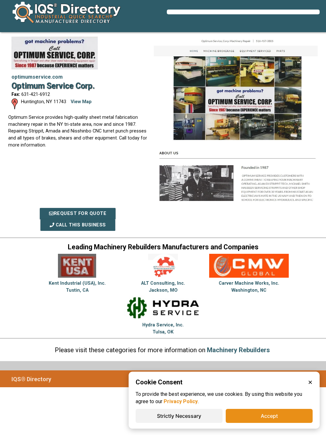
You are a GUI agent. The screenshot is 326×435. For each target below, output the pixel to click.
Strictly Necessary (179, 416)
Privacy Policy (181, 401)
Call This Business (80, 225)
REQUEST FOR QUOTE (80, 213)
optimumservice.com (37, 77)
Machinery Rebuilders (238, 350)
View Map (81, 101)
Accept (269, 416)
